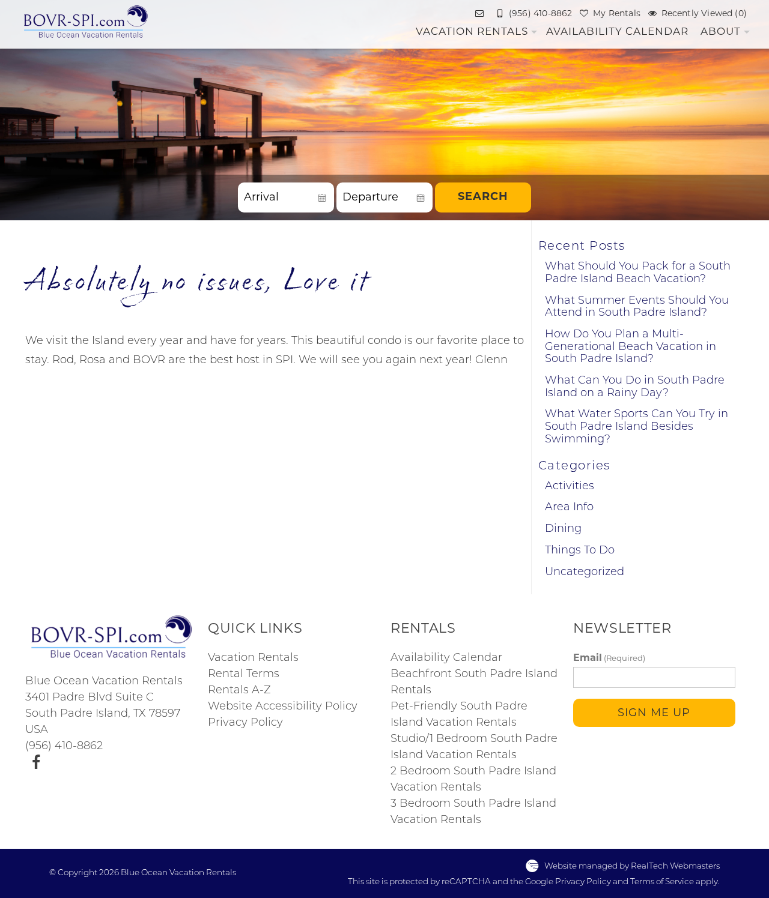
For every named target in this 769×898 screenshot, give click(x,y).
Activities (569, 486)
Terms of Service (662, 882)
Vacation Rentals (472, 31)
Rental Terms (243, 674)
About (721, 31)
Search (483, 197)
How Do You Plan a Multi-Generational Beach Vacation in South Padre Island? (630, 347)
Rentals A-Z (239, 691)
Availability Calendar (617, 31)
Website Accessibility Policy (282, 707)
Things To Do (580, 551)
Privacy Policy (245, 723)
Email (609, 658)
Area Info (569, 507)
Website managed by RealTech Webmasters (632, 866)
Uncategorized (584, 572)
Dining (563, 529)
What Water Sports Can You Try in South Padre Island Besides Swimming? (636, 427)
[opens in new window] (35, 763)
